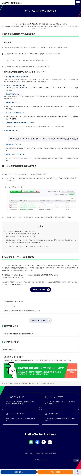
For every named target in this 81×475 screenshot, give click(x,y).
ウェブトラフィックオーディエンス (17, 77)
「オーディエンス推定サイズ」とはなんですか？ (18, 334)
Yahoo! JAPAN (39, 453)
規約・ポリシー (29, 453)
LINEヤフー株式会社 (50, 453)
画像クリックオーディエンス (15, 154)
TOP (77, 460)
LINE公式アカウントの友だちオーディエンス (20, 123)
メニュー (78, 4)
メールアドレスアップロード (15, 113)
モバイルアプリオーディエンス (15, 85)
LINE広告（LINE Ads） (28, 383)
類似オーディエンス (12, 130)
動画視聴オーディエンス (13, 144)
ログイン (77, 473)
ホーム (3, 383)
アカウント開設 (55, 472)
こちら (8, 277)
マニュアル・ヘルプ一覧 (13, 383)
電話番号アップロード (13, 103)
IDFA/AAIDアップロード (14, 94)
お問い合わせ (18, 472)
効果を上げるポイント (10, 349)
